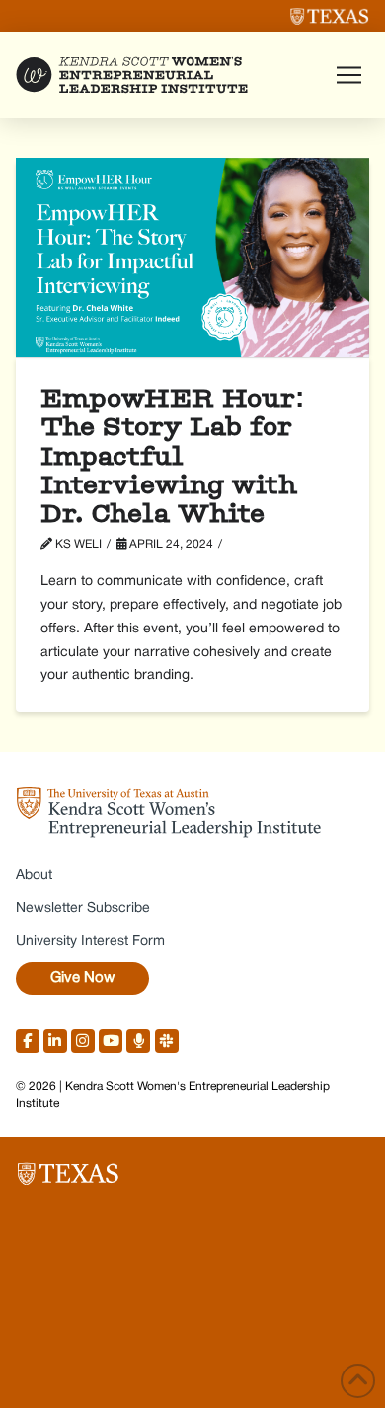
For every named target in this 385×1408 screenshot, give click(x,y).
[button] (348, 75)
